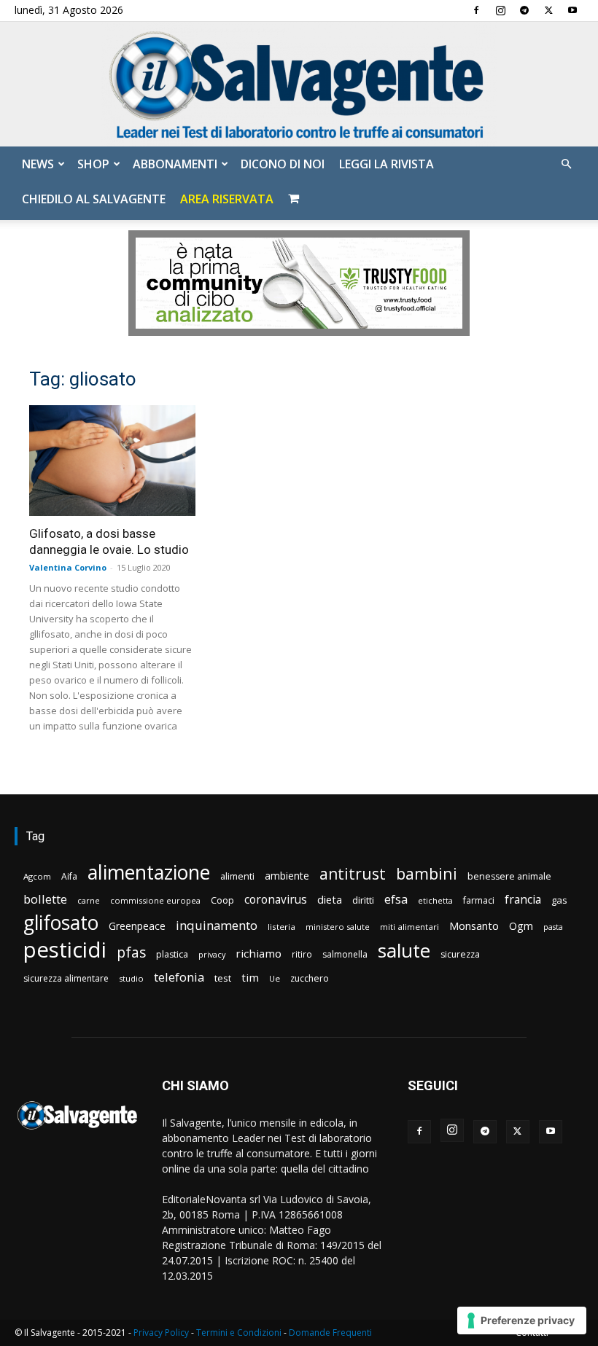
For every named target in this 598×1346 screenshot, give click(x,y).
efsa (396, 899)
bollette (45, 899)
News (38, 164)
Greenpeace (137, 926)
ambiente (287, 876)
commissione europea (155, 900)
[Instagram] (500, 10)
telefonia (179, 977)
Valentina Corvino (67, 567)
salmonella (345, 954)
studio (131, 978)
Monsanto (474, 926)
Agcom (37, 876)
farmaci (478, 900)
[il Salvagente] (299, 84)
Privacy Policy (161, 1332)
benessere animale (509, 876)
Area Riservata (226, 199)
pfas (131, 952)
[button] (565, 164)
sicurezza (460, 954)
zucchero (309, 978)
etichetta (435, 900)
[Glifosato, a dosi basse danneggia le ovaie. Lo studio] (112, 460)
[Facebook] (476, 10)
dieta (329, 899)
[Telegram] (524, 10)
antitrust (352, 873)
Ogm (521, 926)
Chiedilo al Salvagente (94, 199)
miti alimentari (409, 926)
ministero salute (338, 926)
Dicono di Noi (283, 164)
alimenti (237, 876)
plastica (172, 954)
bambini (426, 873)
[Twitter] (548, 10)
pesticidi (64, 950)
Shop (93, 164)
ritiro (302, 954)
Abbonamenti (175, 164)
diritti (363, 900)
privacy (211, 954)
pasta (553, 927)
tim (250, 977)
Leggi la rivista (386, 164)
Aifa (69, 876)
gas (559, 900)
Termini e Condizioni (238, 1332)
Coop (222, 900)
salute (404, 950)
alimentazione (149, 872)
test (222, 978)
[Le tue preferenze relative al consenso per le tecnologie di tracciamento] (521, 1320)
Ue (274, 978)
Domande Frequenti (330, 1332)
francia (523, 899)
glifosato (60, 923)
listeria (281, 926)
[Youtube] (572, 10)
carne (88, 900)
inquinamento (216, 925)
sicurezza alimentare (66, 978)
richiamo (258, 953)
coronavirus (275, 899)
